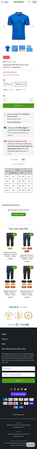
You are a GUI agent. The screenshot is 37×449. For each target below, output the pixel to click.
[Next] (32, 26)
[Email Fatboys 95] (11, 389)
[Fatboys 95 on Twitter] (25, 389)
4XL (8, 90)
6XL (8, 84)
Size (23, 159)
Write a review (18, 214)
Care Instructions (18, 164)
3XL (21, 90)
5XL (21, 84)
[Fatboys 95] (18, 2)
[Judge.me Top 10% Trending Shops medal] (28, 315)
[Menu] (1, 2)
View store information (14, 122)
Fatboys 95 (20, 415)
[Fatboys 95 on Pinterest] (22, 389)
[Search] (29, 2)
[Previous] (4, 26)
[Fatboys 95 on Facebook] (14, 389)
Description (14, 159)
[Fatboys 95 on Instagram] (18, 389)
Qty (4, 96)
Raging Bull (12, 62)
